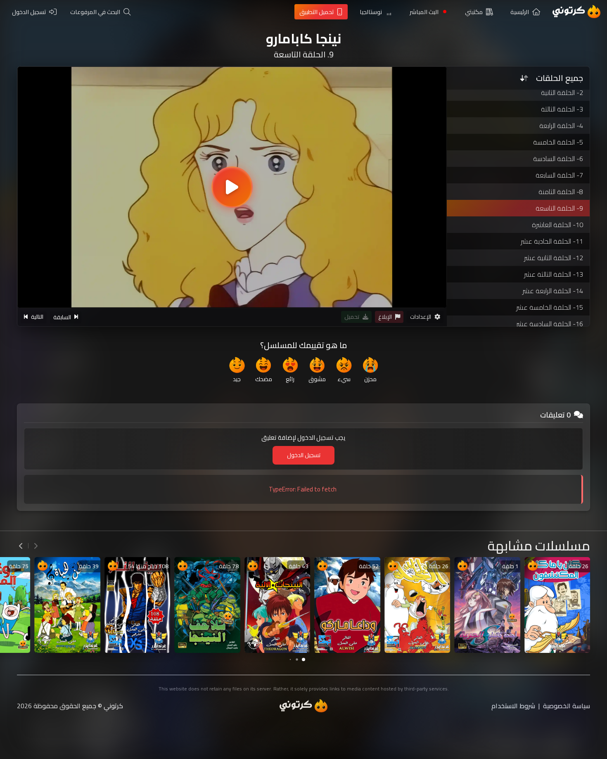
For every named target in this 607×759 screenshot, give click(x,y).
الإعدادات (420, 317)
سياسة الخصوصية (566, 706)
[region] (232, 187)
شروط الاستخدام (513, 706)
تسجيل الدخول (303, 455)
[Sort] (524, 78)
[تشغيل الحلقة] (232, 187)
